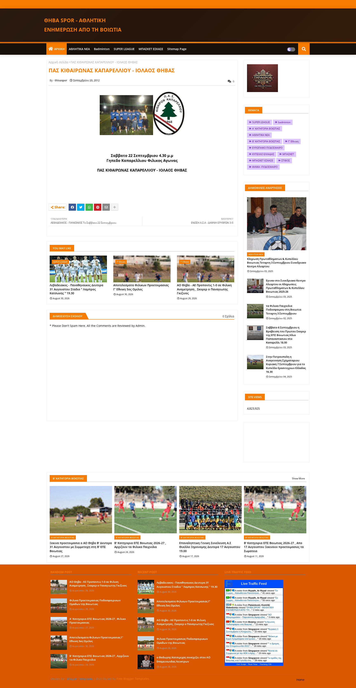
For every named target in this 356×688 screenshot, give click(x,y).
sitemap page (176, 49)
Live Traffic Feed (254, 583)
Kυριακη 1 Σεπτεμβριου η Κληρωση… (252, 630)
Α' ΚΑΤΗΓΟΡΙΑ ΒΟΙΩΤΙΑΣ (266, 128)
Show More (298, 478)
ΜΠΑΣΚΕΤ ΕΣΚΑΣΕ (151, 49)
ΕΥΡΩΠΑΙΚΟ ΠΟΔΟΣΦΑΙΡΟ (267, 148)
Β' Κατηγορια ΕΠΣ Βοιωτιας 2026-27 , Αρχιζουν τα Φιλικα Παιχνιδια (140, 545)
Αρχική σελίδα (58, 62)
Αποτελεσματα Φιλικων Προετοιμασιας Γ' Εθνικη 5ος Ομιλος (141, 287)
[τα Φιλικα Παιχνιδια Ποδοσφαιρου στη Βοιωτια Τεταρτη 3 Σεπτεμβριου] (255, 311)
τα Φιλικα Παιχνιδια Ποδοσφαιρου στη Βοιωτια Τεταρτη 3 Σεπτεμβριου (283, 309)
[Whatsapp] (89, 207)
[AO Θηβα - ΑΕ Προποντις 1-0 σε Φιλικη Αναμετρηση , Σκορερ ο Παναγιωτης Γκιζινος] (58, 587)
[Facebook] (72, 207)
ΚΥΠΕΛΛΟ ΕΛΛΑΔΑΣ (263, 154)
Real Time (253, 664)
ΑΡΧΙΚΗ (59, 49)
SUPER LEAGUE (124, 49)
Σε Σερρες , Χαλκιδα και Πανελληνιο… (252, 591)
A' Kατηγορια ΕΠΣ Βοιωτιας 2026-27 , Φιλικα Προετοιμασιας (97, 620)
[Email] (106, 207)
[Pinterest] (97, 207)
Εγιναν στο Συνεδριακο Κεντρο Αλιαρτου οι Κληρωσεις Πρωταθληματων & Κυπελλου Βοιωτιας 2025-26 (286, 286)
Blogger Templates (80, 679)
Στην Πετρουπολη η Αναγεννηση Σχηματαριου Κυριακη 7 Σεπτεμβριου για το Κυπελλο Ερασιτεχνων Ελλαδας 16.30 (286, 364)
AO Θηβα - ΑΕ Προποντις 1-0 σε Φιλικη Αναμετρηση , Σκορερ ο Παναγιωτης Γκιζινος (204, 289)
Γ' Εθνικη (293, 141)
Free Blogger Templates (133, 679)
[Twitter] (80, 207)
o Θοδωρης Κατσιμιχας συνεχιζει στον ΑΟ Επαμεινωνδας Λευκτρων (183, 659)
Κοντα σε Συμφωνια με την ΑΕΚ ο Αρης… (252, 651)
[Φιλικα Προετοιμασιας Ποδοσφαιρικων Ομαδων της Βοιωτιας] (58, 605)
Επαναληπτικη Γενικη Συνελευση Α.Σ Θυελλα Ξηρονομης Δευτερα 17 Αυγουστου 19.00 (209, 547)
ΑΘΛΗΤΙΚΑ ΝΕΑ (79, 49)
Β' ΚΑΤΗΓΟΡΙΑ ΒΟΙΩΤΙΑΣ (266, 141)
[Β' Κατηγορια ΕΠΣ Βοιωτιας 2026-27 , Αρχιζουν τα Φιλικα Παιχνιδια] (58, 661)
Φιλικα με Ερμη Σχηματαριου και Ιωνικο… (252, 637)
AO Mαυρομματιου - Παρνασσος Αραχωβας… (249, 615)
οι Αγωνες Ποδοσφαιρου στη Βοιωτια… (250, 623)
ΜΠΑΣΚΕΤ (288, 154)
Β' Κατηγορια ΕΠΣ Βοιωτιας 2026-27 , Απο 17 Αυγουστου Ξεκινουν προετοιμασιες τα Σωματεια (274, 547)
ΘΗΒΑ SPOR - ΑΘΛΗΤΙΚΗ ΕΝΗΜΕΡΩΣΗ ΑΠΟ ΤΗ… (250, 608)
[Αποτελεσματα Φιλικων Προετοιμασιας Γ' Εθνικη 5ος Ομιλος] (58, 642)
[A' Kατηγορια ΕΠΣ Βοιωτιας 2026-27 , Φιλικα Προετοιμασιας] (58, 624)
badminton (102, 49)
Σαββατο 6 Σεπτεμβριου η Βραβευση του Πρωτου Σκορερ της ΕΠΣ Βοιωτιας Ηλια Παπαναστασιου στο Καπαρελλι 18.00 (286, 335)
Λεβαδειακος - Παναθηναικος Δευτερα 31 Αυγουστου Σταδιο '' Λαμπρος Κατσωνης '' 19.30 (76, 289)
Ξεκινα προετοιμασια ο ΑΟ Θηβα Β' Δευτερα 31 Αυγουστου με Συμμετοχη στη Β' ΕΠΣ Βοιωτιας (81, 547)
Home (300, 680)
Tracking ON (265, 664)
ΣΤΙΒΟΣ (285, 160)
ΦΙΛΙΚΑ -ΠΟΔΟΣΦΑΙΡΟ (265, 167)
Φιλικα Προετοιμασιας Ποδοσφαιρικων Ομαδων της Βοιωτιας (95, 602)
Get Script (241, 664)
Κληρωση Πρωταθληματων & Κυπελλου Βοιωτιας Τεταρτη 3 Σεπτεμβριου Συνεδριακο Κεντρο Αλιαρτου (276, 262)
